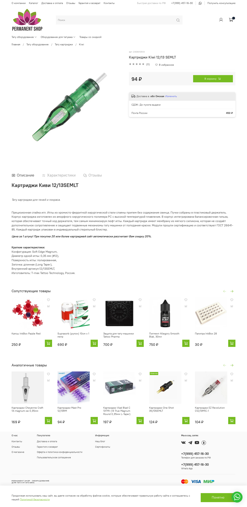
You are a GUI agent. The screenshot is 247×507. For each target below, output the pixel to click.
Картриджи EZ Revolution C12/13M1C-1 (210, 409)
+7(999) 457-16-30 (182, 3)
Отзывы (70, 3)
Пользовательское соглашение (54, 457)
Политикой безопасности (35, 499)
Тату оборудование (23, 37)
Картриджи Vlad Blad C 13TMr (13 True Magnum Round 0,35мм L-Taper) (117, 410)
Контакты (109, 3)
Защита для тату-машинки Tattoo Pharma (118, 335)
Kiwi (81, 44)
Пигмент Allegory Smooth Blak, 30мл (164, 335)
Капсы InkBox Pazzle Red (26, 333)
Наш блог (100, 441)
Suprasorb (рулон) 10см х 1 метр (73, 335)
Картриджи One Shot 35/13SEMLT (161, 409)
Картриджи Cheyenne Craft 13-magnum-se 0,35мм (27, 409)
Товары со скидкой (90, 37)
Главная (16, 44)
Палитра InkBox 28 (206, 333)
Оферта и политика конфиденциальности (59, 452)
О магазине (18, 452)
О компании (19, 3)
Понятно (218, 497)
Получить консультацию (221, 3)
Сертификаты (102, 446)
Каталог (33, 3)
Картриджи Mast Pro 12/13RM (69, 409)
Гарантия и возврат (89, 3)
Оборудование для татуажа (57, 37)
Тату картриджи (64, 44)
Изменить (171, 96)
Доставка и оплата (52, 3)
